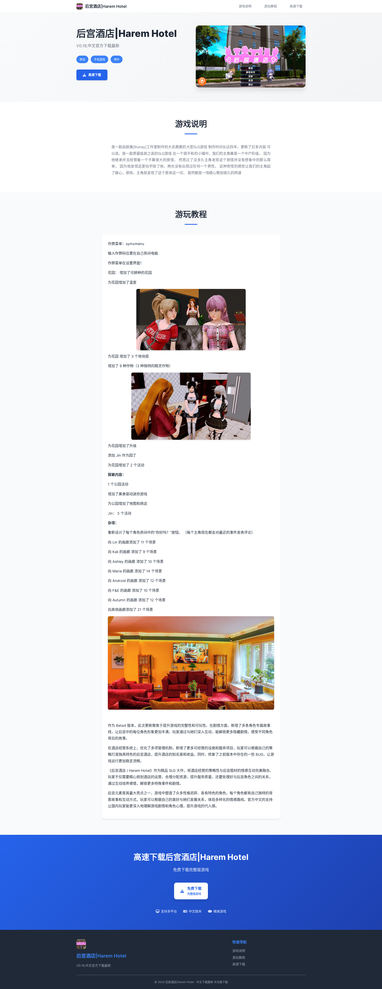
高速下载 (296, 6)
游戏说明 (245, 6)
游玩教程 (270, 6)
